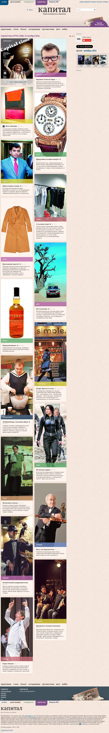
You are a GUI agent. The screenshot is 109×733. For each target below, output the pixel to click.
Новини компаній (85, 1)
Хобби (64, 29)
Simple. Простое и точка (45, 388)
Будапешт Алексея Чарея (45, 79)
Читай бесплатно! (99, 24)
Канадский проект (9, 345)
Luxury (23, 29)
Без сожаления (41, 309)
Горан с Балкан (8, 663)
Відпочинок (6, 29)
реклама (93, 1)
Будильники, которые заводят (47, 159)
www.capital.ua (29, 715)
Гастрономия (34, 29)
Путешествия (48, 29)
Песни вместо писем (10, 503)
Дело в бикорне (11, 126)
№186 (88, 65)
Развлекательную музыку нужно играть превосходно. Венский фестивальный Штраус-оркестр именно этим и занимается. (50, 553)
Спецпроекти (29, 2)
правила (105, 1)
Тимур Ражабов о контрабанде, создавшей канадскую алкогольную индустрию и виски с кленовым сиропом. (16, 349)
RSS (73, 36)
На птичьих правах (43, 470)
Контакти (99, 1)
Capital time (41, 2)
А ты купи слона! (42, 224)
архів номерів (15, 2)
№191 (95, 65)
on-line (4, 2)
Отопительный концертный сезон (15, 582)
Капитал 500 (53, 2)
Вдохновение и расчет (11, 264)
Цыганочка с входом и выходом (48, 626)
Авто (58, 29)
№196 (103, 65)
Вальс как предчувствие (45, 549)
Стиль (16, 29)
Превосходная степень (11, 186)
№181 (81, 65)
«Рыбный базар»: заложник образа (15, 422)
